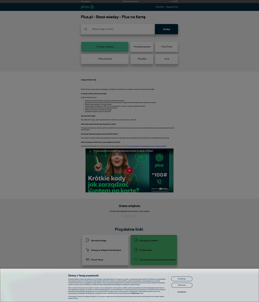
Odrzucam (182, 285)
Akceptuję (182, 279)
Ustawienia (181, 292)
